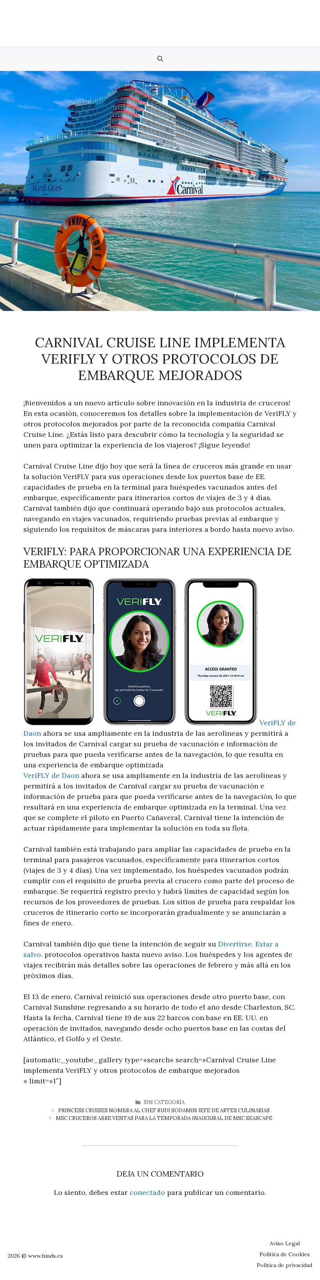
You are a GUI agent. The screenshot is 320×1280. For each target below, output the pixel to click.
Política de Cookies (285, 1254)
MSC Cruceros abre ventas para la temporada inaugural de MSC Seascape (164, 1118)
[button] (160, 59)
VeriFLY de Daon (51, 775)
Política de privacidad (284, 1265)
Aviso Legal (285, 1243)
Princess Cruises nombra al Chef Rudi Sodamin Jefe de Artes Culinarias (164, 1110)
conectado (147, 1192)
